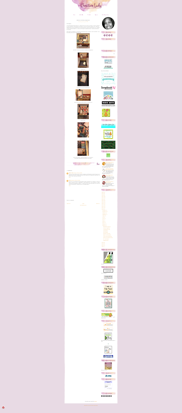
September (104, 214)
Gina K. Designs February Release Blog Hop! (110, 162)
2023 (102, 196)
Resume (96, 14)
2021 (102, 199)
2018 (102, 203)
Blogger (95, 401)
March (103, 222)
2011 (102, 245)
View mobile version (83, 205)
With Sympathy (105, 232)
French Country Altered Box (107, 236)
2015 (102, 207)
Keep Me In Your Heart (106, 233)
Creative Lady (91, 5)
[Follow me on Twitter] (112, 36)
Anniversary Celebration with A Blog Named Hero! (110, 169)
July (103, 217)
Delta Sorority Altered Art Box (108, 237)
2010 (102, 246)
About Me (81, 14)
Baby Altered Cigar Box (107, 226)
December (104, 210)
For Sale (89, 14)
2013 (102, 242)
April (103, 221)
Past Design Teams (105, 14)
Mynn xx (70, 180)
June (103, 218)
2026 (102, 192)
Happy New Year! (106, 240)
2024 (102, 195)
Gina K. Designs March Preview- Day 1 (109, 175)
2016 (102, 206)
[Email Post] (85, 162)
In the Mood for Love (106, 229)
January (103, 225)
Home (74, 14)
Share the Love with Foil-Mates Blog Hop (110, 182)
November (104, 211)
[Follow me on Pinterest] (109, 36)
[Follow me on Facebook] (105, 36)
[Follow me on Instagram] (107, 36)
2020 (102, 200)
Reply (70, 177)
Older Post (98, 203)
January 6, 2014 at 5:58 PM (76, 180)
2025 (102, 193)
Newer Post (68, 203)
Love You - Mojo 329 (106, 228)
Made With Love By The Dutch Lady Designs (91, 405)
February (103, 224)
